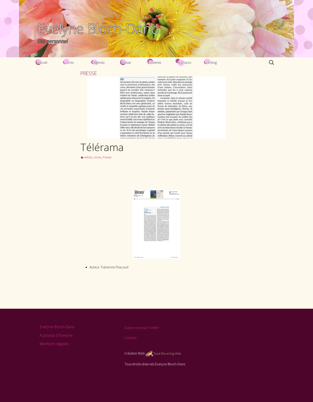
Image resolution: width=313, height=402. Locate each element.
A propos (184, 62)
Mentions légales (54, 343)
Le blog (211, 62)
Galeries (155, 62)
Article (88, 157)
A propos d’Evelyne (56, 335)
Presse (126, 62)
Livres (70, 62)
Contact (130, 337)
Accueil (42, 62)
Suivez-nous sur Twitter (141, 327)
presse (88, 73)
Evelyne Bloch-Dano (57, 326)
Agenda (99, 62)
